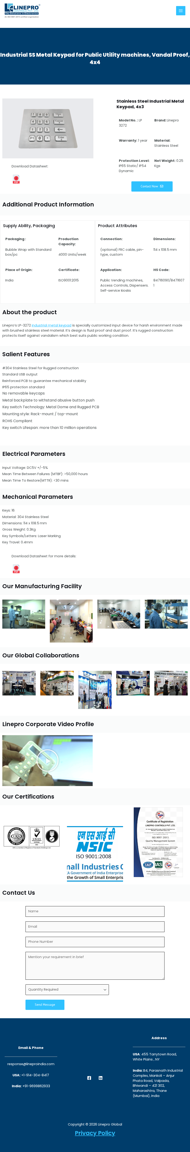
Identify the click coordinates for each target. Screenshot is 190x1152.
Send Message (45, 1004)
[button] (47, 760)
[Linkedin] (100, 1078)
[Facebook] (89, 1078)
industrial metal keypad (51, 325)
